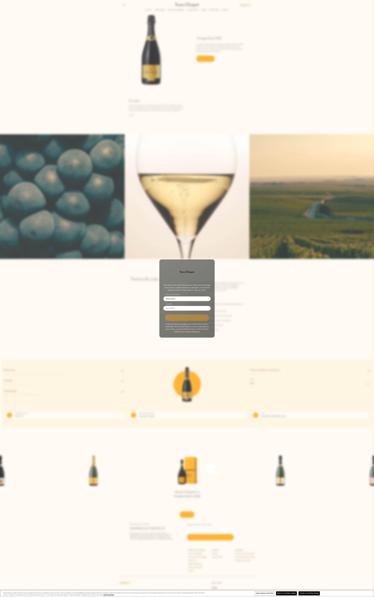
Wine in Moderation (193, 331)
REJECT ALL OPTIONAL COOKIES (286, 593)
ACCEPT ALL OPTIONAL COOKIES (309, 593)
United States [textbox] (170, 299)
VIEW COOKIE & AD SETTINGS (264, 593)
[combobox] (187, 298)
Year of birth (169, 304)
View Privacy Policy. (108, 595)
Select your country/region (173, 294)
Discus (182, 331)
